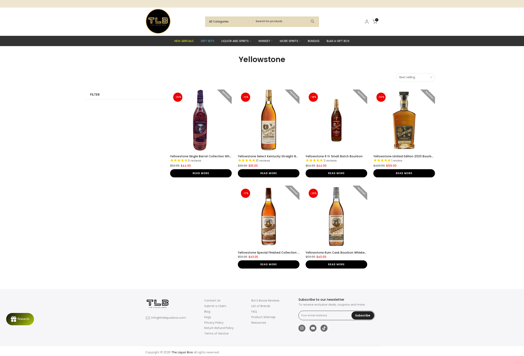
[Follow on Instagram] (301, 328)
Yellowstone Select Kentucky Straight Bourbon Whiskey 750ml (284, 156)
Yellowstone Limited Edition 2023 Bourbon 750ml (409, 156)
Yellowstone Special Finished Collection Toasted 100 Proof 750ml (286, 253)
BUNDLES (314, 41)
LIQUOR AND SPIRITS (235, 41)
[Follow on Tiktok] (324, 328)
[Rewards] (20, 319)
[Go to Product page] (201, 120)
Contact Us (212, 300)
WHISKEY (264, 41)
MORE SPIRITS (289, 41)
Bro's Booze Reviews (265, 300)
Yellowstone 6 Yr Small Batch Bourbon (334, 156)
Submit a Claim (215, 306)
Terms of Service (216, 333)
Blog (207, 312)
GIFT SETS (207, 41)
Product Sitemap (263, 317)
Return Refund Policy (219, 328)
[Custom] (312, 21)
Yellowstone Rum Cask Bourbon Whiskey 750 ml (341, 253)
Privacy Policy (214, 323)
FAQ (254, 312)
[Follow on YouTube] (312, 328)
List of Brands (260, 306)
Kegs (207, 317)
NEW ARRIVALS (184, 41)
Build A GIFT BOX (338, 41)
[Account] (366, 21)
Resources (258, 323)
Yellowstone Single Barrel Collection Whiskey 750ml (208, 156)
